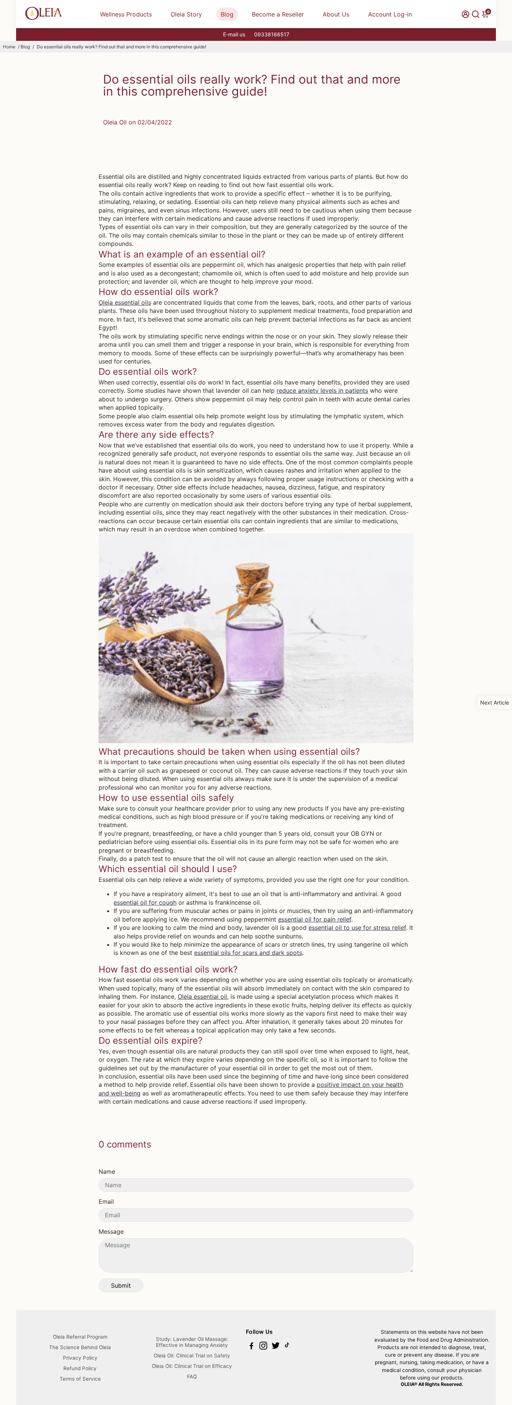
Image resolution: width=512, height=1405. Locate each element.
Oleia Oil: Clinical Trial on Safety (192, 1356)
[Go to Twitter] (275, 1346)
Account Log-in (390, 14)
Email (106, 1201)
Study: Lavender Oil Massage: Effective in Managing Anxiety (192, 1342)
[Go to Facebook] (251, 1346)
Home (9, 46)
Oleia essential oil (202, 996)
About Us (336, 14)
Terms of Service (80, 1379)
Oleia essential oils (125, 302)
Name (107, 1171)
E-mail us (234, 34)
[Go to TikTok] (287, 1346)
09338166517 (271, 34)
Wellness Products (126, 14)
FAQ (192, 1377)
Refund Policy (80, 1368)
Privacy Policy (80, 1358)
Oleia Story (186, 14)
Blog (227, 14)
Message (111, 1231)
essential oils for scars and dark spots (248, 952)
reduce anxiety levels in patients (322, 390)
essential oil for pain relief (314, 919)
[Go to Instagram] (263, 1346)
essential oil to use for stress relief (357, 927)
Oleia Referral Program (80, 1337)
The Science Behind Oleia (80, 1347)
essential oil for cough (145, 902)
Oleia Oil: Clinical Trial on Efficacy (192, 1366)
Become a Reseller (278, 14)
